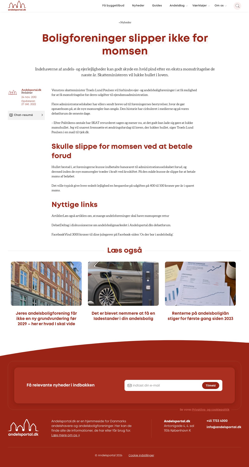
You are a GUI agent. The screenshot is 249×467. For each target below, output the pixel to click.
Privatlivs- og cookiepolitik (210, 410)
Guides (157, 5)
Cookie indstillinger (141, 455)
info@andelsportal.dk (224, 427)
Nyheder (138, 5)
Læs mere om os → (65, 435)
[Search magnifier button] (237, 6)
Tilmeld (211, 386)
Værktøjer (199, 5)
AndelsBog (177, 5)
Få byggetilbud (113, 5)
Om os (219, 5)
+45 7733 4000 (217, 421)
